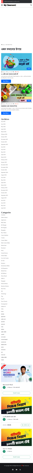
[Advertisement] (16, 26)
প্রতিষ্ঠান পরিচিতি (3, 332)
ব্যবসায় (2, 347)
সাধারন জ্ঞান (3, 354)
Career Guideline (4, 235)
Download (3, 248)
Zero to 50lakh (7, 449)
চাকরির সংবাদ (3, 319)
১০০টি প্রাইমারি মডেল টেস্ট (9, 417)
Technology (3, 293)
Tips (2, 296)
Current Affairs (4, 240)
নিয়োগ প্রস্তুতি (16, 419)
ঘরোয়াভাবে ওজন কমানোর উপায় (9, 106)
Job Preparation (4, 268)
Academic (3, 215)
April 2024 (3, 182)
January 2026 (4, 136)
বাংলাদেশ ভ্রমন (3, 342)
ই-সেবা (2, 311)
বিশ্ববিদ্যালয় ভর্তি (3, 344)
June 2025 (3, 149)
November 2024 (4, 167)
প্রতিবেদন (2, 329)
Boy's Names (3, 232)
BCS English (4, 227)
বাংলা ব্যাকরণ (3, 337)
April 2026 (3, 129)
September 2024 (4, 172)
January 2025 (4, 162)
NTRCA (3, 278)
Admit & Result (4, 217)
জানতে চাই (3, 324)
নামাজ (2, 326)
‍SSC (2, 291)
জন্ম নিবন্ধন (3, 321)
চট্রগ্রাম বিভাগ (3, 316)
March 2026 (3, 131)
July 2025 (3, 147)
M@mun (3, 72)
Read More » (6, 81)
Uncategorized (4, 304)
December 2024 (4, 164)
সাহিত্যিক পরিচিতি (4, 357)
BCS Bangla (3, 225)
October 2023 (4, 192)
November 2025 (4, 139)
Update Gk (3, 306)
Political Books (4, 283)
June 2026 (3, 124)
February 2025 (4, 159)
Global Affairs (4, 255)
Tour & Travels (4, 301)
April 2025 (3, 154)
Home (3, 44)
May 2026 (3, 126)
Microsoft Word (8, 385)
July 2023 (3, 200)
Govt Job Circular (5, 258)
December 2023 (4, 190)
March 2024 (3, 185)
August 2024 (4, 175)
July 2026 (3, 121)
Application (3, 220)
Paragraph (3, 281)
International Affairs (5, 265)
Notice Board (4, 276)
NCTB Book (3, 273)
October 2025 (4, 142)
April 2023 (3, 208)
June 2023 (3, 203)
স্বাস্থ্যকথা (2, 360)
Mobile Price (4, 270)
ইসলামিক (2, 314)
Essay (2, 250)
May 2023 (3, 205)
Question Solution (5, 286)
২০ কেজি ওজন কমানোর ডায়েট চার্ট (9, 74)
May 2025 (3, 152)
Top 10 (2, 298)
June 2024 (3, 177)
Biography (3, 230)
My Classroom (26, 465)
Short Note (3, 288)
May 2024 (3, 180)
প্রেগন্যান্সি (2, 334)
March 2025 (3, 157)
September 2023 (4, 195)
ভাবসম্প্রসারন (3, 349)
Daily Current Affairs (5, 243)
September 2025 (4, 144)
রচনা (2, 352)
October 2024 (4, 170)
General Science (4, 253)
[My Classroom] (10, 5)
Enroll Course (16, 393)
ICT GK (2, 260)
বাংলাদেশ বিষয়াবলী (4, 339)
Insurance (3, 263)
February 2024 (4, 187)
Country (3, 237)
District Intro (3, 245)
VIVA (2, 309)
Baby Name (3, 222)
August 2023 (4, 197)
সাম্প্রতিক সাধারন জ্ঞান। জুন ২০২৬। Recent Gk (11, 1)
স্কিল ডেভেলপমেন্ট (17, 387)
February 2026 (4, 134)
